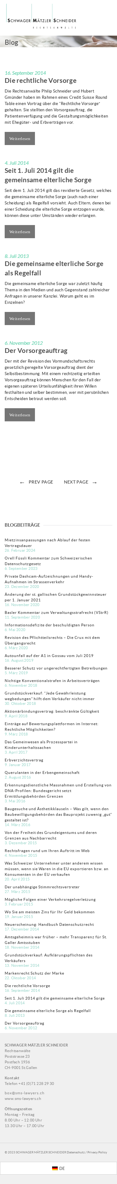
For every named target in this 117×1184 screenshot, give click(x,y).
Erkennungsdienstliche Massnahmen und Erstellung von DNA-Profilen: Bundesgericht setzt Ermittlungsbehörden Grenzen (58, 790)
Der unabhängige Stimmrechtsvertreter (42, 887)
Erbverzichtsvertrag (24, 760)
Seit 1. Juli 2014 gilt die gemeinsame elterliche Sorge (55, 998)
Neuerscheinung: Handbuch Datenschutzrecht (49, 924)
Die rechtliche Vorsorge (40, 80)
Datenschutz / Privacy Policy (87, 1152)
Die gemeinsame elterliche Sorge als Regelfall (48, 1011)
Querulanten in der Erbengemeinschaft (42, 772)
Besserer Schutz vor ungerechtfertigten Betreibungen (56, 668)
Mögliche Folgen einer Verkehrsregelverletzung (50, 899)
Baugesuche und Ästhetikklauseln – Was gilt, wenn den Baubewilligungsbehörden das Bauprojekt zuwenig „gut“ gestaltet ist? (58, 814)
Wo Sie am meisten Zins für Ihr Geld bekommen (50, 912)
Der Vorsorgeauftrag (36, 350)
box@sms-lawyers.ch (25, 1093)
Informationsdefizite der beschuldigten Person (50, 625)
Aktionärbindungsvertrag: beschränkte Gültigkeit (52, 711)
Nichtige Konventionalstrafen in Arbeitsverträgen (52, 681)
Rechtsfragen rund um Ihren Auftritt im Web (47, 851)
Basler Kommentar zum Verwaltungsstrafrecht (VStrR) (57, 612)
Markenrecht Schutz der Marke (34, 973)
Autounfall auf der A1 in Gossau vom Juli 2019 (49, 656)
